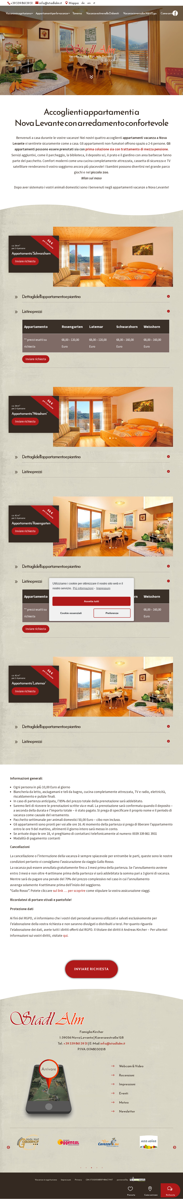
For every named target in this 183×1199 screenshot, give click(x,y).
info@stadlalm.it (112, 1043)
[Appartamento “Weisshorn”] (113, 445)
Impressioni (127, 1084)
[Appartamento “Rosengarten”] (113, 555)
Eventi (123, 1093)
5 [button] (102, 1167)
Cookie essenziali (71, 613)
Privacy (78, 1179)
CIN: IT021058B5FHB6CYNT (99, 1179)
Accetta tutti (91, 601)
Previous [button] (8, 1147)
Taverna (77, 13)
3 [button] (91, 1167)
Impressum (103, 588)
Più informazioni (83, 588)
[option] (32, 1145)
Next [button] (174, 1147)
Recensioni (126, 1075)
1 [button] (81, 1167)
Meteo (124, 1102)
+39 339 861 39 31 (75, 1043)
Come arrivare (169, 13)
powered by (122, 1179)
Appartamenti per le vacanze (52, 13)
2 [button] (86, 1167)
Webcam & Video (131, 1066)
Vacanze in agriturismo (18, 13)
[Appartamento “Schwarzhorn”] (113, 285)
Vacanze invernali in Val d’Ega (139, 13)
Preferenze (112, 613)
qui (65, 935)
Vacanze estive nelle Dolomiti (102, 13)
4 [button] (97, 1167)
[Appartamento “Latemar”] (113, 715)
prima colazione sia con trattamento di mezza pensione (126, 149)
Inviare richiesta (25, 261)
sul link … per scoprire (69, 890)
